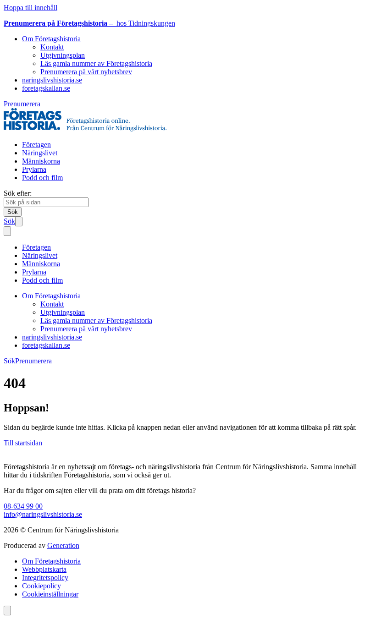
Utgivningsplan (62, 55)
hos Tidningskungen (89, 23)
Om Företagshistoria (51, 39)
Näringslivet (39, 153)
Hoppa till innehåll (30, 7)
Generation (63, 545)
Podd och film (42, 177)
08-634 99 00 (23, 506)
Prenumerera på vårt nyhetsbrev (86, 72)
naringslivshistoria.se (52, 80)
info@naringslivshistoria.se (43, 514)
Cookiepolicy (41, 586)
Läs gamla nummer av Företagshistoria (96, 63)
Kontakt (52, 47)
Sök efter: (18, 193)
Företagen (36, 144)
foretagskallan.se (46, 88)
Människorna (41, 161)
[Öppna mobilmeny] (18, 221)
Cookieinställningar (50, 594)
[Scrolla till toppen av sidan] (7, 610)
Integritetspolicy (45, 577)
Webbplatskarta (44, 569)
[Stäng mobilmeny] (7, 231)
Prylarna (34, 169)
